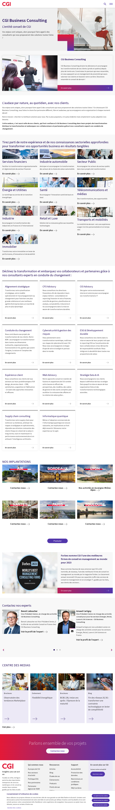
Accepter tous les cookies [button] (101, 796)
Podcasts (53, 783)
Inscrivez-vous (98, 774)
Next (112, 650)
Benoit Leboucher (29, 611)
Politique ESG (33, 779)
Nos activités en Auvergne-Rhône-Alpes (95, 488)
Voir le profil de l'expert (32, 631)
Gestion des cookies (14, 808)
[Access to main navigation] (111, 4)
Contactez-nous (18, 488)
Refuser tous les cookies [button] (100, 805)
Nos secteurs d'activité (33, 773)
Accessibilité (76, 769)
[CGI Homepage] (6, 4)
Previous (3, 650)
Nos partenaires (34, 782)
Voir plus (6, 726)
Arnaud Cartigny (83, 611)
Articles (52, 769)
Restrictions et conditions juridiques (77, 781)
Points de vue (55, 787)
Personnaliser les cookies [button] (101, 800)
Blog (51, 772)
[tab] (54, 650)
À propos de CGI (34, 769)
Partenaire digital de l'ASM (34, 787)
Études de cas (55, 776)
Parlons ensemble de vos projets (72, 631)
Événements (54, 780)
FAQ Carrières (76, 788)
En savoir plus (71, 88)
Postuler (57, 540)
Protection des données (77, 773)
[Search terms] (105, 4)
